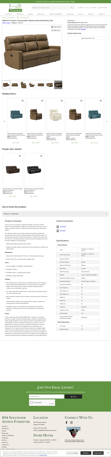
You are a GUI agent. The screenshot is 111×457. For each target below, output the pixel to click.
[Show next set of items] (106, 121)
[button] (78, 8)
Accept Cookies (98, 453)
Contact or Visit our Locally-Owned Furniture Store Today (55, 2)
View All (58, 85)
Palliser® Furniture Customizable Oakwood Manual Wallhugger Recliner (74, 135)
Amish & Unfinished (55, 14)
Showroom (41, 14)
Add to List (57, 30)
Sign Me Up (73, 396)
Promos (4, 447)
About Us (91, 14)
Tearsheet (63, 226)
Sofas (17, 17)
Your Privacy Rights (72, 453)
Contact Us (101, 14)
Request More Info (89, 38)
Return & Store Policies (9, 449)
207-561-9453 (42, 428)
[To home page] (15, 8)
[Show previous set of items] (4, 121)
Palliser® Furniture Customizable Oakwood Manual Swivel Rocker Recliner (54, 135)
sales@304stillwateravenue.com (46, 430)
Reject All (85, 453)
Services (80, 14)
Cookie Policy (43, 455)
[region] (55, 453)
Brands (30, 14)
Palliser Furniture (6, 23)
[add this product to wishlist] (23, 101)
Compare (17, 142)
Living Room (11, 17)
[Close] (108, 453)
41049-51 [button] (20, 23)
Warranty (62, 230)
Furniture (9, 14)
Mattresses (20, 14)
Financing (70, 14)
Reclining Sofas (25, 17)
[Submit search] (72, 7)
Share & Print (57, 27)
